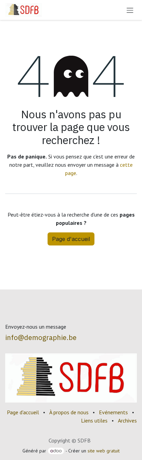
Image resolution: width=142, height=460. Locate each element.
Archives (127, 420)
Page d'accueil (71, 239)
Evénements (113, 412)
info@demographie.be (41, 337)
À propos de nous (69, 412)
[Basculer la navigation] (130, 10)
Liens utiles (94, 420)
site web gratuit (104, 451)
